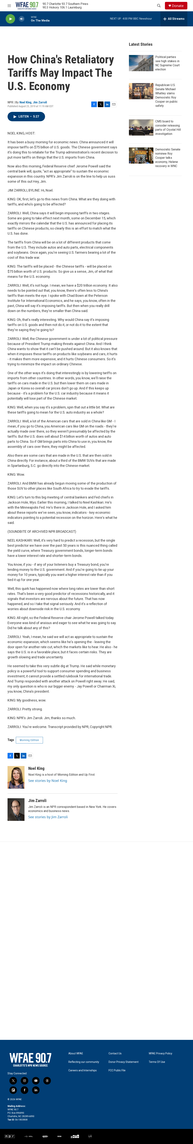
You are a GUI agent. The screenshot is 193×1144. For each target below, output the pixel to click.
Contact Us (115, 1053)
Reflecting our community (83, 1062)
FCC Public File (117, 1070)
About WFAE (75, 1053)
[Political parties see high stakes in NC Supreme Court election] (141, 63)
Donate (178, 6)
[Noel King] (16, 777)
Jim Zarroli (40, 102)
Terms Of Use (157, 1062)
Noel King (25, 102)
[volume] (21, 19)
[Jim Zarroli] (16, 809)
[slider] (27, 19)
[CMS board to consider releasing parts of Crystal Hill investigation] (141, 127)
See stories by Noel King (47, 780)
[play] (10, 19)
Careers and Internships (82, 1070)
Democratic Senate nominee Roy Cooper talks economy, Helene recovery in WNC (167, 158)
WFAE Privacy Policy (160, 1053)
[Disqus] (96, 893)
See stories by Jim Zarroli (48, 817)
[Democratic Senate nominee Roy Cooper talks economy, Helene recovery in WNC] (141, 155)
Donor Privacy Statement (124, 1062)
